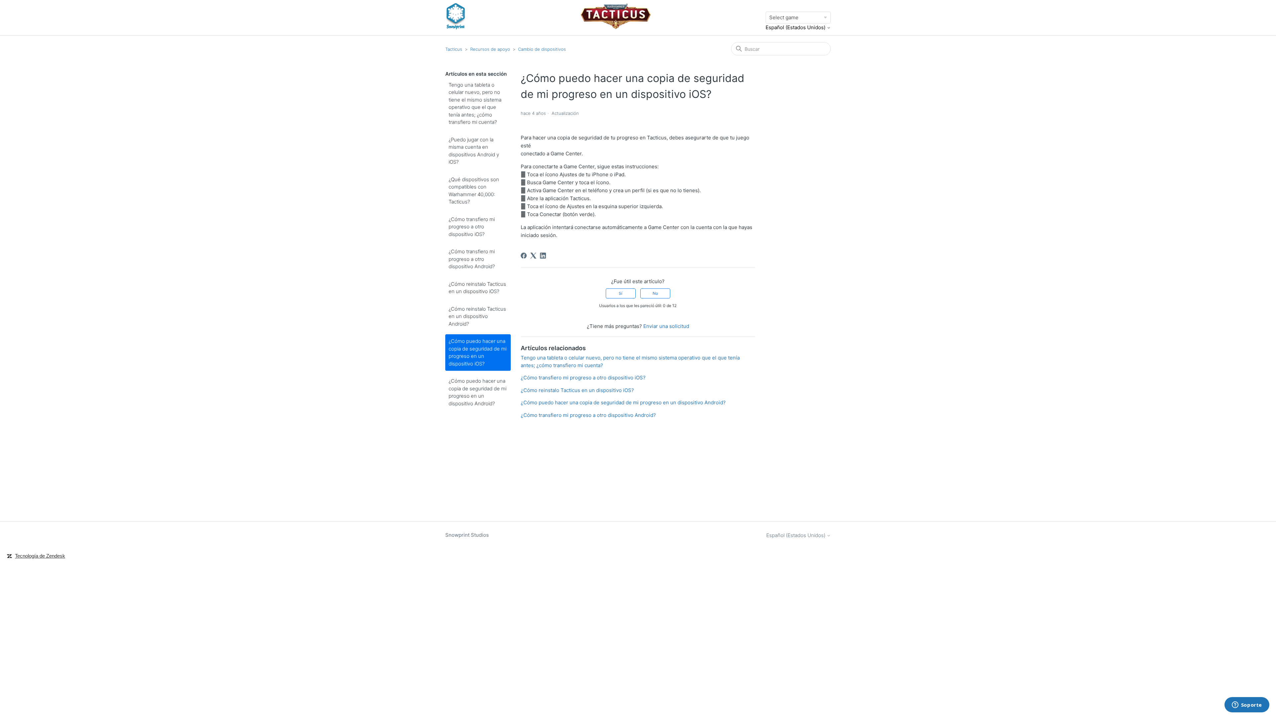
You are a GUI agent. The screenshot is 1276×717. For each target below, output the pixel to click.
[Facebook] (524, 256)
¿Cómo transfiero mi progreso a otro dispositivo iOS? (472, 226)
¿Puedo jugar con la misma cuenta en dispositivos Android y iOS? (474, 150)
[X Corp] (533, 256)
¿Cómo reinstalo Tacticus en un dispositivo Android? (477, 316)
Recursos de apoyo (490, 49)
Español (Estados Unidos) (796, 27)
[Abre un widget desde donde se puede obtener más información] (1246, 705)
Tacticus (453, 49)
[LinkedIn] (543, 256)
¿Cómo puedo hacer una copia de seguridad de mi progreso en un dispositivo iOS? (477, 352)
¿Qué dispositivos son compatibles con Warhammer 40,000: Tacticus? (474, 190)
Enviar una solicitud (666, 326)
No (655, 293)
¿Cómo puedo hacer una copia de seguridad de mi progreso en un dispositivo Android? (477, 392)
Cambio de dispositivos (542, 49)
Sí (620, 293)
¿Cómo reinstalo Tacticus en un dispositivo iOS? (477, 288)
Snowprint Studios (467, 535)
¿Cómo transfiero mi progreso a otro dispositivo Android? (472, 259)
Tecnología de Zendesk (40, 556)
